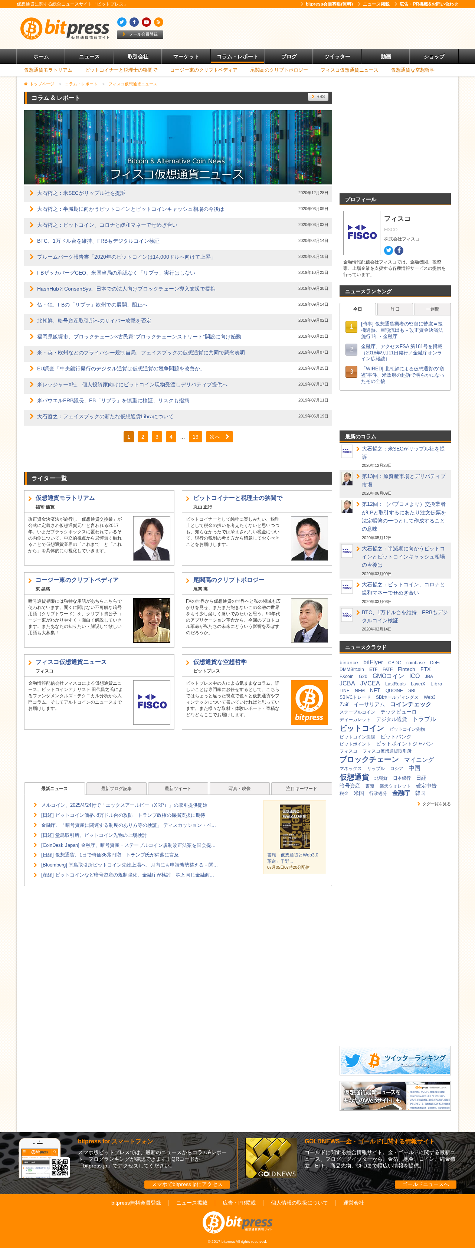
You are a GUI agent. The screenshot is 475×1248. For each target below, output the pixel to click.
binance (349, 662)
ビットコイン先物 (407, 729)
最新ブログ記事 (116, 788)
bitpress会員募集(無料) (329, 4)
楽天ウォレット (395, 786)
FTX (425, 669)
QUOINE (394, 690)
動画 (386, 56)
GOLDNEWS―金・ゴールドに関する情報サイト (370, 1141)
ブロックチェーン (369, 759)
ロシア (396, 768)
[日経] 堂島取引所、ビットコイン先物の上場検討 (94, 835)
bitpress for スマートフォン (115, 1141)
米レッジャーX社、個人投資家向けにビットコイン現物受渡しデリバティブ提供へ (132, 384)
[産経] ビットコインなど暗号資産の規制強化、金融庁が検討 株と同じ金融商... (127, 875)
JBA (429, 676)
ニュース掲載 (376, 4)
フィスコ (348, 751)
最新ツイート (178, 788)
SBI (411, 690)
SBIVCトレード (355, 697)
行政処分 (378, 793)
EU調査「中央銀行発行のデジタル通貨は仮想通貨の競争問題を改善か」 (121, 368)
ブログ (289, 56)
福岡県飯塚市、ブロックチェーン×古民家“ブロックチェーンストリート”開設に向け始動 (139, 337)
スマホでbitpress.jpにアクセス (187, 1184)
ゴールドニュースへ (425, 1184)
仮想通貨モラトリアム (48, 70)
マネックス (351, 768)
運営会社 (353, 1203)
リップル (376, 768)
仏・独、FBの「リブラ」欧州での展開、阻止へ (92, 305)
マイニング (419, 760)
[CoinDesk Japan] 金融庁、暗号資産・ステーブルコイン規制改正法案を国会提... (128, 845)
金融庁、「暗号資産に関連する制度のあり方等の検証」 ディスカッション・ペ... (128, 825)
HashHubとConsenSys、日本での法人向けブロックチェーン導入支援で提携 (126, 289)
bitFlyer (373, 662)
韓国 (420, 793)
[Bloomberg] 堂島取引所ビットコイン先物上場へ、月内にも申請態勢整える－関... (129, 865)
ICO (414, 676)
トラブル (424, 719)
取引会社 (138, 56)
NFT (375, 690)
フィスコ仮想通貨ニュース (350, 70)
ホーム (41, 56)
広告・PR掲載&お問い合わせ (429, 4)
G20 (363, 676)
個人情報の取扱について (299, 1203)
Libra (436, 684)
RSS (321, 96)
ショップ (434, 56)
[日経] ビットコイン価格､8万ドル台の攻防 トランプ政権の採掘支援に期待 (123, 815)
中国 (414, 768)
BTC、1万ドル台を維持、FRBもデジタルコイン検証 (98, 241)
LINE (345, 690)
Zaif (344, 704)
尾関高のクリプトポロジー (279, 70)
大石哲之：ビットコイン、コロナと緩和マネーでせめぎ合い (107, 225)
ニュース (89, 56)
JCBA (347, 683)
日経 (421, 778)
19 (196, 437)
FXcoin (347, 676)
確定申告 (426, 786)
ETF (373, 669)
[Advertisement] (323, 28)
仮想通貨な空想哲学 (413, 70)
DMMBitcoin (352, 669)
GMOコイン (388, 676)
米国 (359, 793)
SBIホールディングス (397, 697)
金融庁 (401, 793)
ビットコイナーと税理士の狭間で (121, 70)
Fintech (406, 669)
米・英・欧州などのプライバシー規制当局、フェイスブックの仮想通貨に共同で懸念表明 (141, 353)
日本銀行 (402, 778)
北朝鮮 (381, 778)
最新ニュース (54, 788)
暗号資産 (350, 786)
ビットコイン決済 (357, 737)
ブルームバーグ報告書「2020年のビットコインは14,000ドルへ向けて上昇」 (126, 257)
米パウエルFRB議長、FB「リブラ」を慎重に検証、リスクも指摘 (113, 400)
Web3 (430, 697)
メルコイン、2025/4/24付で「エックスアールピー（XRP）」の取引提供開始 (124, 805)
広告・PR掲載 (239, 1203)
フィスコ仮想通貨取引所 (387, 751)
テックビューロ (398, 712)
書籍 (370, 786)
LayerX (418, 684)
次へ (215, 437)
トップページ (42, 84)
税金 (344, 793)
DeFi (435, 662)
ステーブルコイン (357, 712)
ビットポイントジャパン (404, 744)
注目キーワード (301, 788)
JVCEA (370, 683)
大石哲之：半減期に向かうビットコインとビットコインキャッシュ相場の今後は (130, 209)
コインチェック (411, 704)
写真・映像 (240, 788)
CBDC (394, 662)
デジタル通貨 (391, 719)
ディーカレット (355, 719)
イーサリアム (369, 704)
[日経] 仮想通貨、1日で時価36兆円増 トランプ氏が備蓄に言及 (110, 855)
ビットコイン (362, 728)
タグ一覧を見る (436, 804)
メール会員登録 (143, 34)
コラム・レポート (237, 56)
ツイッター (337, 56)
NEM (360, 690)
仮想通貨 (354, 777)
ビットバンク (396, 737)
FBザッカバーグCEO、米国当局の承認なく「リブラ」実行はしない (116, 273)
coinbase (415, 662)
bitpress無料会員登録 (136, 1203)
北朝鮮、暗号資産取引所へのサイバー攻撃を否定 (94, 321)
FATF (388, 669)
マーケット (186, 56)
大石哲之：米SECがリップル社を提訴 (81, 193)
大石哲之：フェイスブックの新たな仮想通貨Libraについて (105, 416)
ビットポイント (355, 744)
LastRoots (395, 684)
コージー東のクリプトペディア (204, 70)
